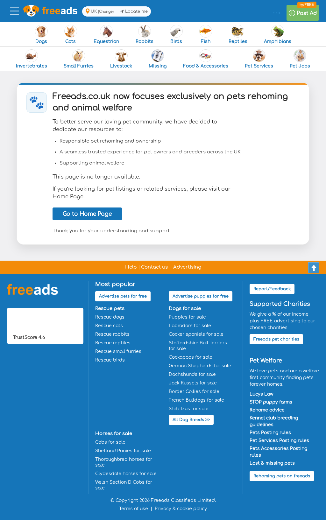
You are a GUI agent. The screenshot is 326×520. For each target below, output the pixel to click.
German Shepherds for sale (200, 365)
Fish (205, 41)
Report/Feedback (272, 289)
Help (131, 267)
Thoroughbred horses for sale (123, 462)
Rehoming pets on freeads (281, 476)
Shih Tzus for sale (189, 408)
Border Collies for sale (194, 391)
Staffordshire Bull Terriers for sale (198, 346)
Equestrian (106, 41)
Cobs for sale (110, 442)
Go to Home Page (87, 214)
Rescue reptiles (113, 343)
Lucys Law (261, 394)
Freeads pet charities (276, 339)
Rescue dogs (109, 317)
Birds (176, 41)
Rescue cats (109, 325)
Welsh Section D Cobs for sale (123, 485)
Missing (158, 66)
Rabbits (144, 41)
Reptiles (238, 41)
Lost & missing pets (272, 463)
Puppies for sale (187, 317)
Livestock (121, 66)
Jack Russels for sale (193, 383)
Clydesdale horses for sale (126, 473)
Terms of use (133, 508)
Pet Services (259, 66)
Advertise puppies (201, 296)
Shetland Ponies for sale (123, 450)
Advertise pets (123, 296)
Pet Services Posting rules (279, 440)
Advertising (187, 267)
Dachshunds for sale (192, 374)
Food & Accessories (205, 66)
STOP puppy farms (271, 402)
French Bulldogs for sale (196, 400)
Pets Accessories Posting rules (278, 452)
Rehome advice (267, 410)
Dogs (41, 41)
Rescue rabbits (112, 334)
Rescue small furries (118, 351)
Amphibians (277, 41)
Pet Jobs (300, 66)
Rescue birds (110, 360)
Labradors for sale (190, 325)
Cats (70, 41)
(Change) (106, 12)
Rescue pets (109, 308)
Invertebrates (31, 66)
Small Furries (79, 66)
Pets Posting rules (270, 432)
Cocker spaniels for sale (196, 334)
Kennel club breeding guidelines (274, 421)
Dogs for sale (185, 308)
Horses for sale (113, 433)
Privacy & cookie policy (181, 508)
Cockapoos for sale (190, 357)
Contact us (154, 267)
